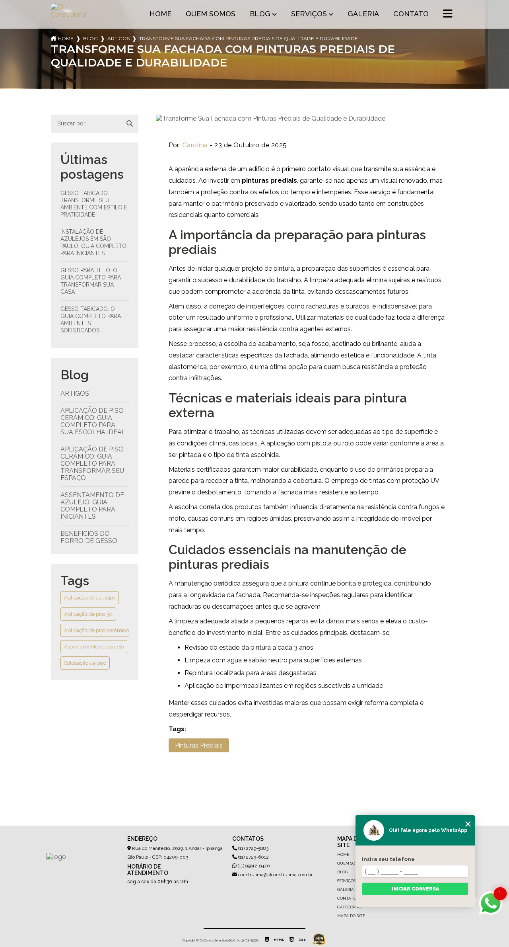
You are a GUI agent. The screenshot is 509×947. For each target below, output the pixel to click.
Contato (411, 14)
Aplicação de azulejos (89, 598)
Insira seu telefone (388, 859)
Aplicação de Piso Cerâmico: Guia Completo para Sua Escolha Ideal (93, 421)
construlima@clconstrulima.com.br (275, 874)
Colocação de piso (85, 663)
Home (160, 14)
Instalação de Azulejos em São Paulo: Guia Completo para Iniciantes (93, 242)
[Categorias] (447, 14)
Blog (260, 14)
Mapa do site (351, 916)
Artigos (118, 38)
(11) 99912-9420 (253, 866)
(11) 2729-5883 (252, 848)
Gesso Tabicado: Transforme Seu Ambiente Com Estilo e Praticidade (93, 204)
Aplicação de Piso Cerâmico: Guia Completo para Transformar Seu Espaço (92, 463)
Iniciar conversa (415, 889)
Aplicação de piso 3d (88, 614)
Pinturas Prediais (199, 745)
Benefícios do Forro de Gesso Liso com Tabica (88, 541)
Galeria (363, 14)
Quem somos (210, 14)
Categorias (349, 907)
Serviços (309, 14)
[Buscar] (129, 124)
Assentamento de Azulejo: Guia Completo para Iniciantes (92, 505)
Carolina (195, 145)
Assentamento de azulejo (94, 647)
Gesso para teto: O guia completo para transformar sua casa (90, 281)
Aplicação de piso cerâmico (96, 630)
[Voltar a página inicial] (70, 14)
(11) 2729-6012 (253, 857)
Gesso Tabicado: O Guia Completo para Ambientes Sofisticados (90, 320)
